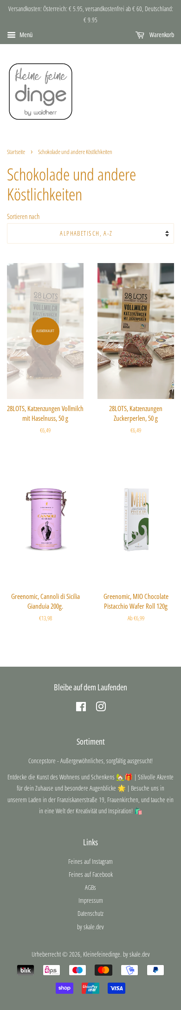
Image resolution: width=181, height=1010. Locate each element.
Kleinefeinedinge (101, 954)
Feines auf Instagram (90, 861)
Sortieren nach (23, 216)
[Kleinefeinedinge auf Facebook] (81, 708)
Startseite (16, 152)
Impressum (90, 900)
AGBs (90, 887)
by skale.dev (90, 926)
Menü (25, 34)
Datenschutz (90, 913)
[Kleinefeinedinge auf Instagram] (101, 708)
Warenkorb (161, 34)
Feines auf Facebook (91, 874)
